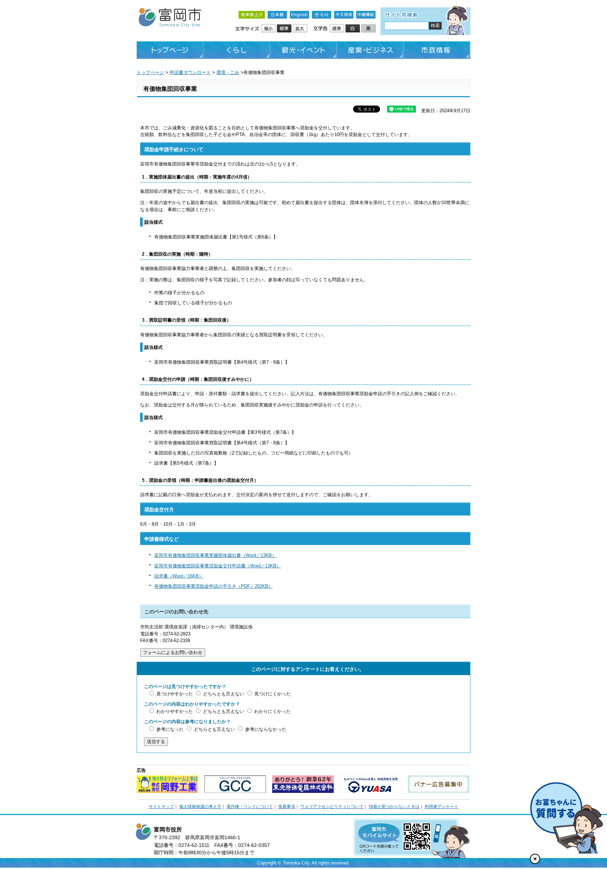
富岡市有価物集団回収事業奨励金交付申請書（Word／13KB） (217, 565)
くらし (236, 50)
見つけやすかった (174, 693)
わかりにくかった (272, 711)
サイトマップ (161, 806)
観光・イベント (303, 50)
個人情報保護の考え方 (200, 806)
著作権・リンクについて (250, 806)
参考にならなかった (265, 729)
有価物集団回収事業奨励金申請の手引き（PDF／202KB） (213, 586)
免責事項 (286, 806)
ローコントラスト (369, 28)
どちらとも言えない (223, 693)
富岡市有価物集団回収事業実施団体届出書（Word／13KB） (215, 555)
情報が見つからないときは (394, 806)
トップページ (170, 50)
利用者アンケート (441, 806)
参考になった (170, 729)
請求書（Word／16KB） (178, 576)
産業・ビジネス (370, 50)
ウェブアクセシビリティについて (332, 806)
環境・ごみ (227, 72)
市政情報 (437, 50)
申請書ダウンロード (190, 72)
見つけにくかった (272, 693)
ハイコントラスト (353, 28)
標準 (285, 28)
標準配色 (337, 28)
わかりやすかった (174, 711)
